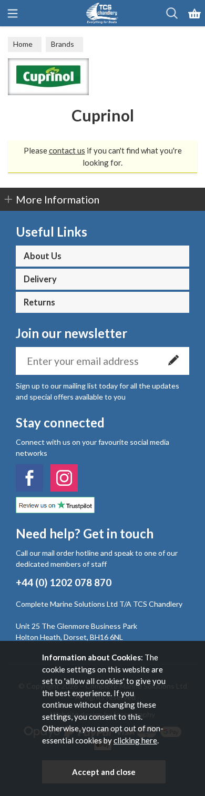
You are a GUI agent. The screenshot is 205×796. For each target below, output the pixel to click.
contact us (67, 150)
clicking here (135, 740)
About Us (43, 256)
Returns (39, 302)
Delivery (40, 279)
